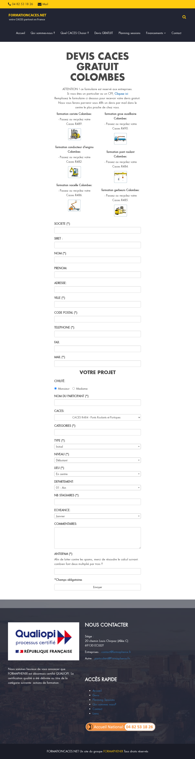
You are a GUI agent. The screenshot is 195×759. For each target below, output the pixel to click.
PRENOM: (60, 268)
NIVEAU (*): (62, 454)
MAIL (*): (60, 357)
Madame (82, 389)
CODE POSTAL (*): (66, 313)
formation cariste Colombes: (74, 114)
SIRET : (58, 238)
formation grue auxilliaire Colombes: (120, 116)
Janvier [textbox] (60, 516)
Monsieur (64, 389)
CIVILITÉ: (59, 381)
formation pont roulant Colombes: (120, 154)
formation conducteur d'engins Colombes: (74, 149)
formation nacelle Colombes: (74, 185)
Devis (96, 695)
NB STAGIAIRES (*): (66, 495)
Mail (45, 4)
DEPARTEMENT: (64, 482)
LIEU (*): (59, 468)
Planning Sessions (104, 700)
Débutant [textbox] (61, 460)
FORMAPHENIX (113, 751)
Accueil (20, 33)
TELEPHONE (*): (64, 327)
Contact (176, 33)
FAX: (57, 342)
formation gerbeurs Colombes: (120, 190)
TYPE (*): (60, 441)
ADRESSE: (60, 283)
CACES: (59, 411)
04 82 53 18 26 (22, 4)
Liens (96, 713)
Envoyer (97, 587)
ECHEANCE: (62, 510)
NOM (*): (60, 253)
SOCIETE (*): (62, 224)
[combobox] (97, 446)
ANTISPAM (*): (63, 554)
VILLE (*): (60, 298)
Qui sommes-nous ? (43, 33)
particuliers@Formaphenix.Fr (112, 658)
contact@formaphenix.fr (116, 652)
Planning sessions (129, 33)
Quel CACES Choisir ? (75, 33)
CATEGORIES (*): (65, 426)
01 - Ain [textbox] (61, 488)
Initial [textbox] (59, 447)
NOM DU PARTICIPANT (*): (71, 396)
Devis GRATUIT (103, 33)
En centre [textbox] (62, 474)
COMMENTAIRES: (65, 524)
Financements (155, 33)
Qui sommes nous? (104, 704)
